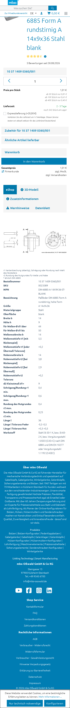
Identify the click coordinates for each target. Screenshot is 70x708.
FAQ (35, 613)
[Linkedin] (49, 590)
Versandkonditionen (35, 619)
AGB (35, 639)
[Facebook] (29, 590)
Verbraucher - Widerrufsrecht (35, 645)
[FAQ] (45, 56)
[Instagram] (39, 590)
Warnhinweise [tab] (19, 208)
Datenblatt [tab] (42, 208)
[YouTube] (19, 590)
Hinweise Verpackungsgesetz (35, 664)
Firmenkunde (11, 171)
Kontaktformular (35, 606)
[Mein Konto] (41, 13)
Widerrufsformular (35, 651)
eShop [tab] (10, 190)
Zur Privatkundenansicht (16, 13)
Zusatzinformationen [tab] (24, 199)
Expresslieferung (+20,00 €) (21, 113)
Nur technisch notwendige (25, 703)
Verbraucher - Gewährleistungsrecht (35, 657)
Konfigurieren (54, 703)
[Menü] (66, 13)
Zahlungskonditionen (35, 625)
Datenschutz (35, 676)
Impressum (35, 683)
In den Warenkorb (34, 161)
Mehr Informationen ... (50, 696)
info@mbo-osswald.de (35, 581)
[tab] (29, 189)
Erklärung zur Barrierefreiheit (35, 670)
